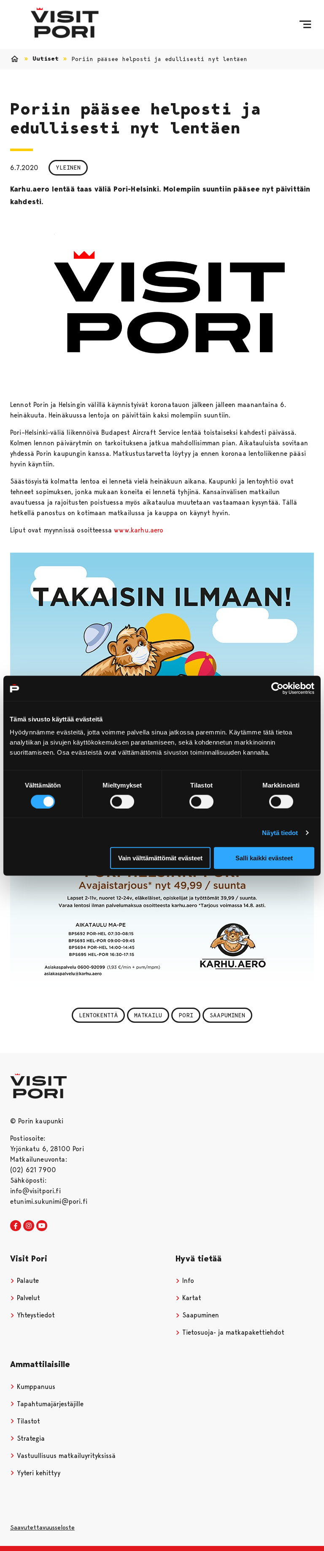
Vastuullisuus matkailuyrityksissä (65, 1456)
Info (187, 1281)
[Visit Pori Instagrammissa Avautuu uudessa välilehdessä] (28, 1226)
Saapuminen (199, 1315)
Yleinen (68, 167)
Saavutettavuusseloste (42, 1527)
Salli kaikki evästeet (264, 858)
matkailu (148, 1015)
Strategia (30, 1438)
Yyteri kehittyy (37, 1473)
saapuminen (227, 1015)
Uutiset (45, 58)
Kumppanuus (35, 1387)
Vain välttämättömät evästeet (160, 858)
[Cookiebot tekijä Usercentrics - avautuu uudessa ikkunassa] (277, 688)
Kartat (190, 1298)
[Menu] (305, 24)
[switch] (122, 801)
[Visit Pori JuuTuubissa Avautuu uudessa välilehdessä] (41, 1226)
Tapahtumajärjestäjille (49, 1404)
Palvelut (27, 1298)
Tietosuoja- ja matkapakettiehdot (232, 1332)
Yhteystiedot (35, 1315)
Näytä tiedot (280, 832)
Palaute (27, 1281)
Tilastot (27, 1421)
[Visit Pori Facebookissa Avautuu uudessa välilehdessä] (15, 1226)
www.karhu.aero (138, 530)
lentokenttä (98, 1015)
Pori (185, 1015)
